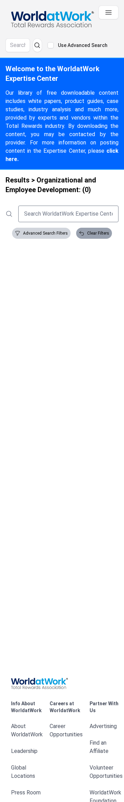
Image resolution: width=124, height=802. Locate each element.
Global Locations (23, 771)
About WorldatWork (27, 730)
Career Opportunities (66, 730)
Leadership (24, 751)
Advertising (103, 726)
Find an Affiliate (99, 746)
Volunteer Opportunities (106, 771)
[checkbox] (51, 45)
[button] (62, 683)
